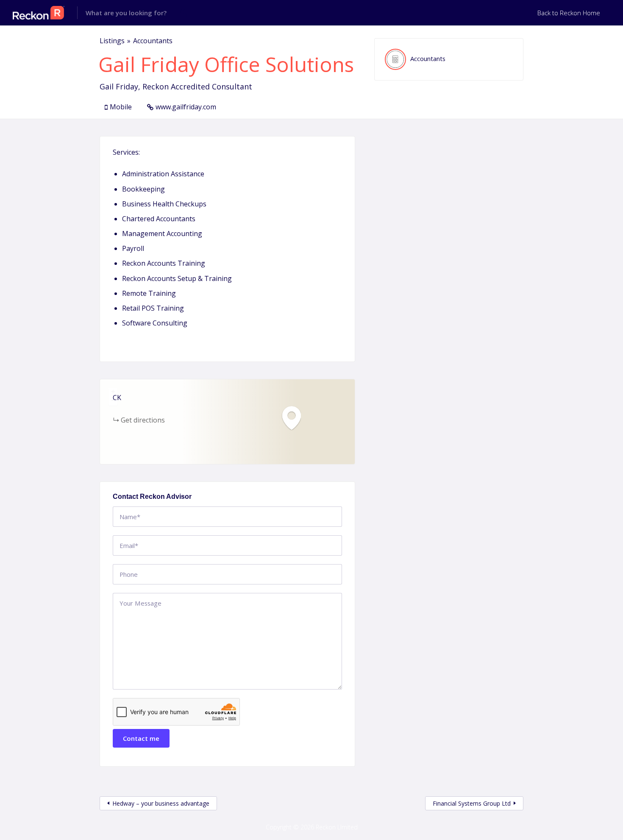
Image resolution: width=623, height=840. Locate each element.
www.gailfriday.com (186, 106)
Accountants (152, 40)
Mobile (121, 106)
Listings (112, 40)
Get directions (143, 420)
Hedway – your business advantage (160, 803)
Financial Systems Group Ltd (472, 803)
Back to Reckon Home (568, 12)
